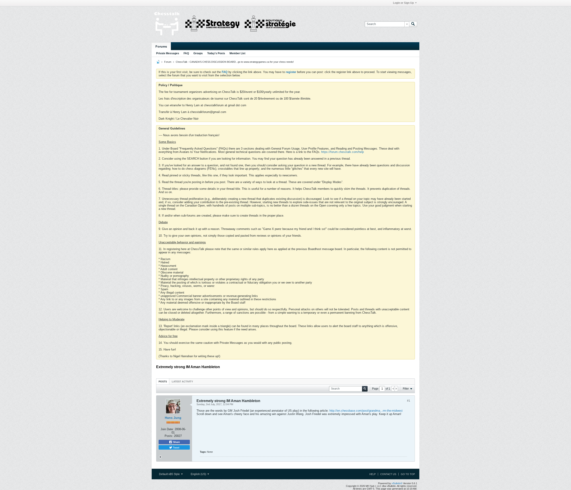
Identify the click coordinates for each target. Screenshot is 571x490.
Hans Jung (173, 417)
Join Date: (167, 429)
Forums (161, 46)
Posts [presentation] (163, 381)
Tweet (175, 447)
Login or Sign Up (403, 2)
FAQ (186, 53)
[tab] (162, 381)
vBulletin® (397, 483)
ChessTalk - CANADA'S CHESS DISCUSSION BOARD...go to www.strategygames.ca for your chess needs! (235, 61)
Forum (167, 61)
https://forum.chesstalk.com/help (342, 152)
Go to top (408, 474)
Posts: (169, 436)
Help (372, 474)
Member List (237, 53)
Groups (198, 53)
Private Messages (167, 53)
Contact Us (388, 474)
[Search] (413, 24)
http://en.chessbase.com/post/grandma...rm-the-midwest (366, 410)
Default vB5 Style (169, 474)
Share (176, 442)
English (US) (199, 474)
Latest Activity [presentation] (182, 381)
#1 (408, 400)
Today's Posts (216, 53)
